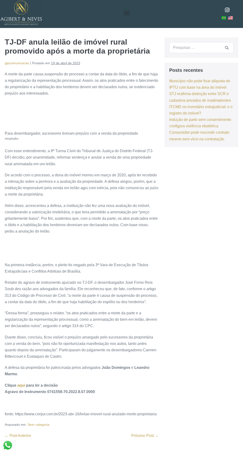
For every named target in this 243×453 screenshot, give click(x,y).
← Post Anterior (18, 436)
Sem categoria (38, 424)
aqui (21, 385)
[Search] (227, 47)
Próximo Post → (145, 436)
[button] (127, 13)
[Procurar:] (201, 48)
